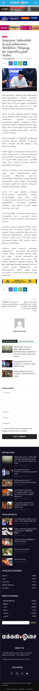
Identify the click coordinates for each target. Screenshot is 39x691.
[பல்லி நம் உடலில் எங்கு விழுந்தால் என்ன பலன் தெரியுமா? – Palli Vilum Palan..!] (7, 531)
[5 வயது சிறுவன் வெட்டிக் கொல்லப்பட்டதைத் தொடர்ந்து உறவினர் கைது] (7, 363)
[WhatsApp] (20, 63)
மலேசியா (10, 33)
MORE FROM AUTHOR (26, 341)
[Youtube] (27, 674)
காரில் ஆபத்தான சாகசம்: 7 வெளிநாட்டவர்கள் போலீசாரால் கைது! (25, 373)
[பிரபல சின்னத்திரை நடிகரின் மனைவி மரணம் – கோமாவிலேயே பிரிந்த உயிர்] (7, 521)
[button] (3, 3)
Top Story (5, 352)
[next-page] (6, 381)
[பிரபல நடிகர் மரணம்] (7, 561)
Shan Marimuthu (9, 58)
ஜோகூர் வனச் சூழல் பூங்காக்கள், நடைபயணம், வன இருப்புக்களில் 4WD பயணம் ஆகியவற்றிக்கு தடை (28, 306)
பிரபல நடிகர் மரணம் (20, 559)
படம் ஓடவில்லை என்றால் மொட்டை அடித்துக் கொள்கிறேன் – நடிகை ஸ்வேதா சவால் (24, 505)
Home (4, 33)
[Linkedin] (25, 63)
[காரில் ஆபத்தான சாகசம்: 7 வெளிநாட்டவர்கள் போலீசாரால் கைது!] (7, 373)
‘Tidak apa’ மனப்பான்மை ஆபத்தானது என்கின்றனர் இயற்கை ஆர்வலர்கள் (10, 304)
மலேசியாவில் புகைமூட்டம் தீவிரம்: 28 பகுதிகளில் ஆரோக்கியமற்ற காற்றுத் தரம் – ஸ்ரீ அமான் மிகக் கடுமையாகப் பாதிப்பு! (25, 351)
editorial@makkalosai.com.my (20, 659)
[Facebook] (11, 63)
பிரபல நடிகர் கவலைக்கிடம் (22, 549)
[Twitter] (15, 63)
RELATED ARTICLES (9, 341)
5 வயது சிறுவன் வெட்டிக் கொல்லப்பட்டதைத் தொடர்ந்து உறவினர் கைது (24, 363)
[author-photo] (20, 328)
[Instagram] (17, 674)
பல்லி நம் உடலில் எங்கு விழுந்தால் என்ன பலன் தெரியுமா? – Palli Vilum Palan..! (25, 531)
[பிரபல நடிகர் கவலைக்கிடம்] (7, 551)
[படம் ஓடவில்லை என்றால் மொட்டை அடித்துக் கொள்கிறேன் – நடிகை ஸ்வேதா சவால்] (7, 505)
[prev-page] (3, 381)
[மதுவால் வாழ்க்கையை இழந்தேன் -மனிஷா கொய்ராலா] (7, 542)
